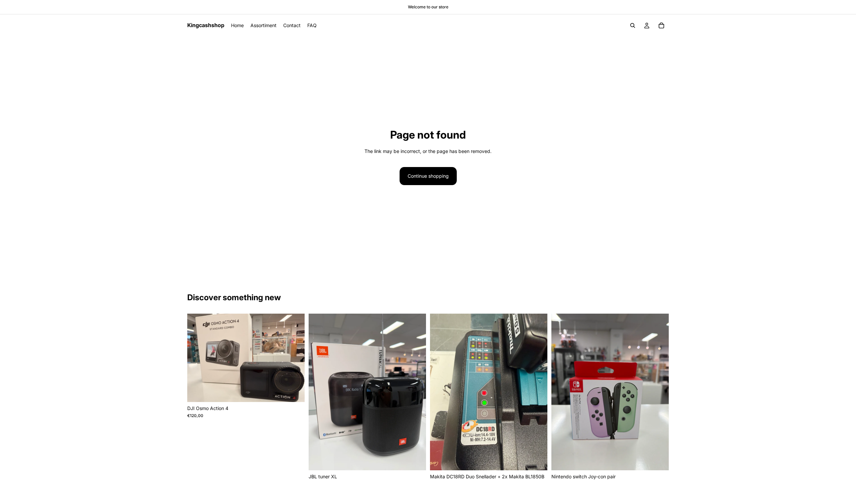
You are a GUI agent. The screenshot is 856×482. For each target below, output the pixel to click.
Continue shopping (428, 176)
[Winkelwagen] (661, 25)
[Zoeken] (632, 25)
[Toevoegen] (294, 392)
